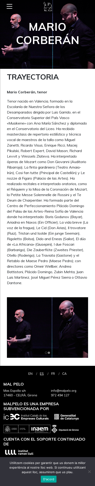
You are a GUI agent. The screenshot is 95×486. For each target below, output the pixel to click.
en (30, 373)
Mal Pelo (47, 6)
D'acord (48, 479)
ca (64, 373)
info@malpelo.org (63, 390)
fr (53, 373)
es (42, 373)
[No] (89, 471)
